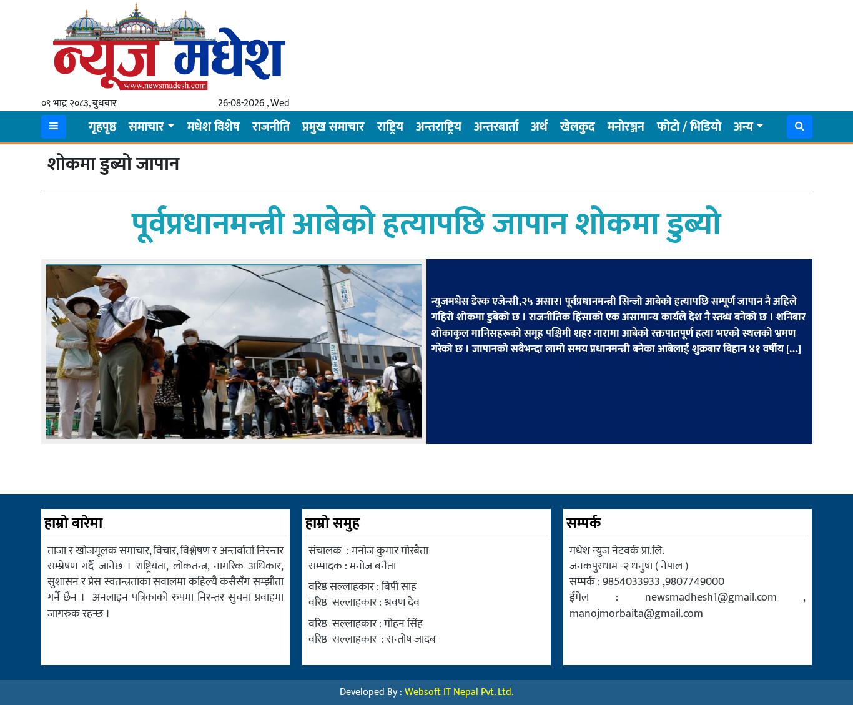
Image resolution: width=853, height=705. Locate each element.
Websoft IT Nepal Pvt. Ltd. (459, 692)
